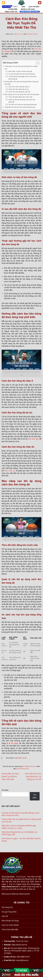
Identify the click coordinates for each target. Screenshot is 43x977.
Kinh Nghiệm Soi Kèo (30, 12)
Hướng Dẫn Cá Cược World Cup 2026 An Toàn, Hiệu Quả (10, 776)
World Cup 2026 (28, 9)
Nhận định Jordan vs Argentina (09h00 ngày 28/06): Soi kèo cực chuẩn (19, 827)
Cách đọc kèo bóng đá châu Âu (19, 92)
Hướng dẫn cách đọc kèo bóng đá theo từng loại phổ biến (21, 83)
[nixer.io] (21, 2)
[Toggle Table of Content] (36, 63)
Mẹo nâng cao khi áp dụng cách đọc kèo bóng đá (22, 94)
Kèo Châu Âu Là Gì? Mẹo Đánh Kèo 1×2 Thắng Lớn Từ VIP (33, 776)
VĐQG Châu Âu (11, 12)
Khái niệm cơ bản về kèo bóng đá (20, 71)
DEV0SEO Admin (32, 34)
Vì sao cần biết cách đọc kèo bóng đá (21, 74)
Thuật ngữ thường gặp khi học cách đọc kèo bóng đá (22, 78)
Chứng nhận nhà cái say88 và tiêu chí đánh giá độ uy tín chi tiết (21, 820)
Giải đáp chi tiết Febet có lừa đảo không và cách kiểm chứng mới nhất (20, 814)
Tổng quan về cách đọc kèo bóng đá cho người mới (21, 67)
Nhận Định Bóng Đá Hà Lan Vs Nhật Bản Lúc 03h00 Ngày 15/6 (19, 833)
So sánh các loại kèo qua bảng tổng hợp (22, 104)
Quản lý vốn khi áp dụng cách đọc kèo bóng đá (21, 101)
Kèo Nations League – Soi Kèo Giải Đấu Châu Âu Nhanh (21, 840)
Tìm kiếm (5, 790)
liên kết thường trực (22, 769)
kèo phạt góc (33, 439)
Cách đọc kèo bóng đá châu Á (19, 86)
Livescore (12, 9)
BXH (23, 7)
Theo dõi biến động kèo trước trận (20, 97)
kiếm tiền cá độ (20, 758)
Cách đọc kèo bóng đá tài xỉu (18, 89)
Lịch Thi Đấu (34, 7)
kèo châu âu (10, 471)
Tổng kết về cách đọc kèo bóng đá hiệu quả (20, 107)
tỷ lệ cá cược (12, 743)
